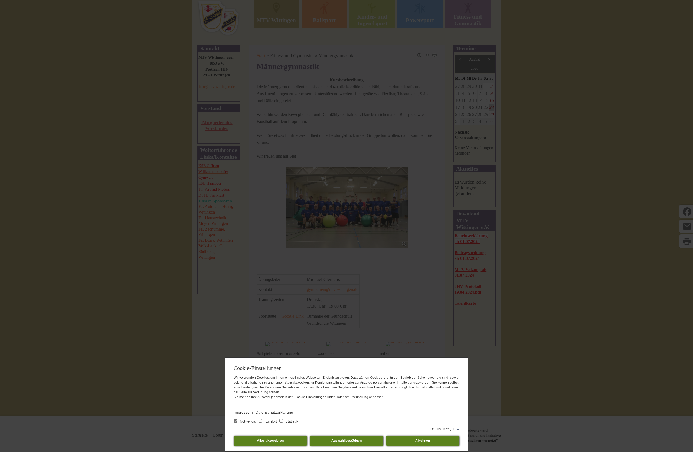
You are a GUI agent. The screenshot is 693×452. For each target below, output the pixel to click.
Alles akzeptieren (270, 441)
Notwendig (248, 421)
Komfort (270, 421)
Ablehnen (422, 441)
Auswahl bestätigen (346, 441)
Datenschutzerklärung (274, 412)
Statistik (291, 421)
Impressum (243, 412)
